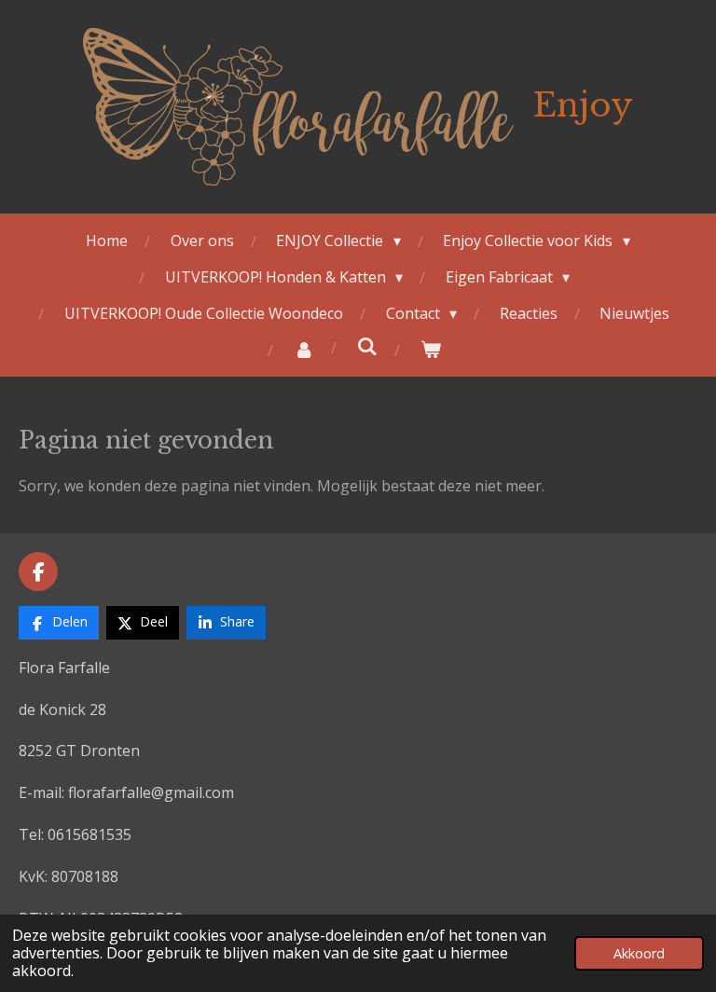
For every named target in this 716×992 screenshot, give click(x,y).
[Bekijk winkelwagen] (430, 349)
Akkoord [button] (639, 953)
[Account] (304, 349)
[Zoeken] (367, 346)
